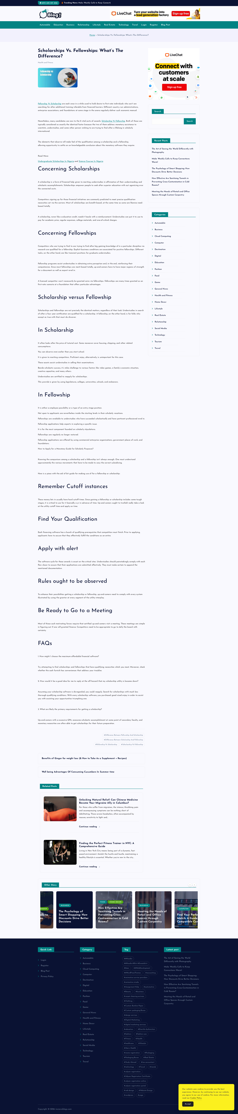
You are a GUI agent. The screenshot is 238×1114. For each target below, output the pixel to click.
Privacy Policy (47, 977)
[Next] (194, 885)
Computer (159, 243)
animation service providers (136, 977)
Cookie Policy (196, 1098)
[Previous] (190, 885)
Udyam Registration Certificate (137, 1076)
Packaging (150, 1053)
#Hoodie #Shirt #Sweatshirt (136, 963)
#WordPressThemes (133, 973)
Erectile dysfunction (147, 1029)
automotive (149, 987)
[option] (60, 909)
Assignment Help (132, 987)
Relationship (83, 25)
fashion (128, 1034)
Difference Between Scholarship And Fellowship (124, 740)
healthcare (129, 1043)
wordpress (129, 1095)
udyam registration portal (135, 1086)
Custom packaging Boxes (135, 1010)
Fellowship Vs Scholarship (107, 745)
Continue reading (88, 827)
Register (154, 25)
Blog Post (165, 25)
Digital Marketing (132, 1020)
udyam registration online (135, 1081)
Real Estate (109, 25)
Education (58, 25)
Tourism (158, 342)
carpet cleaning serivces (134, 996)
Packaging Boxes (132, 1058)
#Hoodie (128, 959)
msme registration (132, 1053)
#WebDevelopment (142, 968)
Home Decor (160, 302)
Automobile (45, 25)
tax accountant (148, 1062)
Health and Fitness (45, 63)
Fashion (158, 269)
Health (139, 1039)
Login (144, 25)
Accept (188, 1104)
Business (70, 25)
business (140, 992)
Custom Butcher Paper (134, 1006)
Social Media (161, 328)
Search (157, 111)
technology (129, 1067)
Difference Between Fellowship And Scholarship (124, 735)
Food (157, 276)
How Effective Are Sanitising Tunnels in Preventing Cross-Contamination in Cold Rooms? (170, 181)
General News (161, 289)
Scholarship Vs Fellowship (132, 745)
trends (153, 1067)
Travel (135, 25)
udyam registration (133, 1072)
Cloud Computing (163, 236)
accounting (151, 973)
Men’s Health (130, 1048)
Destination (160, 249)
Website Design (146, 1090)
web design (129, 1090)
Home (92, 35)
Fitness (128, 1039)
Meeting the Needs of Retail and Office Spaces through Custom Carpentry (179, 1000)
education (129, 1029)
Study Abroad (130, 1062)
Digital (158, 256)
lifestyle (143, 1043)
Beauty (128, 992)
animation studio (132, 982)
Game (157, 282)
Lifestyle (97, 25)
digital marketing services (135, 1025)
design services (131, 1015)
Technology (124, 25)
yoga (141, 1095)
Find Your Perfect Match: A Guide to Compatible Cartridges (178, 918)
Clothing (128, 1001)
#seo (127, 968)
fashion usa (142, 1034)
